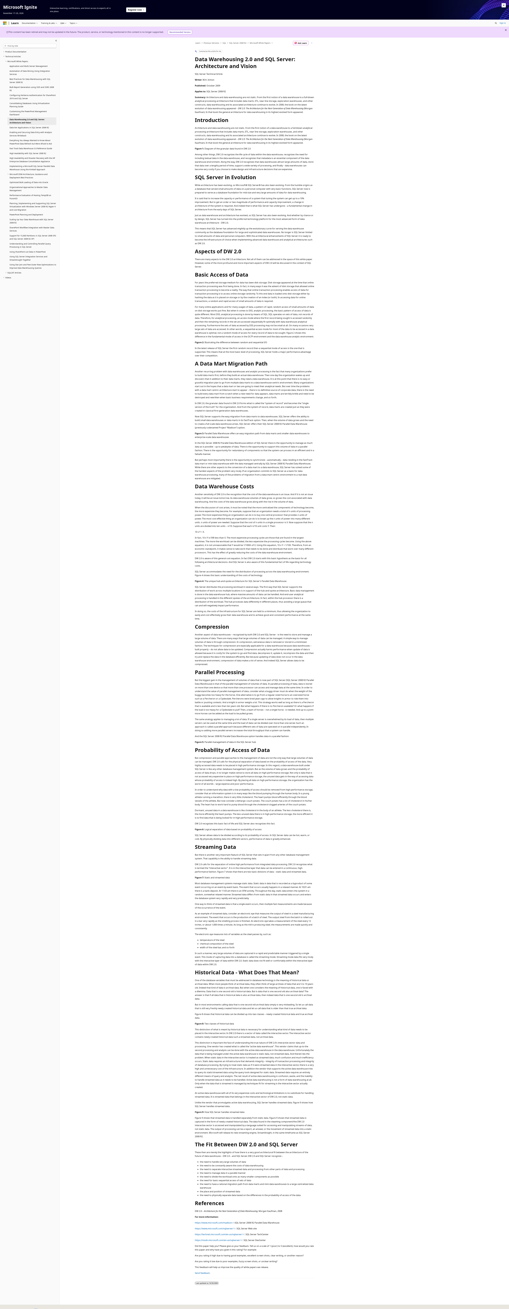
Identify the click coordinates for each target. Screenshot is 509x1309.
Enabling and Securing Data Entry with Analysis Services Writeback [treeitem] (31, 134)
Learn (197, 43)
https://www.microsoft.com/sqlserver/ (214, 1228)
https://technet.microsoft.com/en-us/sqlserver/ (218, 1234)
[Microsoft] (5, 23)
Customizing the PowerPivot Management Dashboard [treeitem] (28, 113)
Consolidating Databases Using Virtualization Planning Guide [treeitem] (30, 105)
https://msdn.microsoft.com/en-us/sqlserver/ (217, 1240)
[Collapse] (56, 41)
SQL (224, 43)
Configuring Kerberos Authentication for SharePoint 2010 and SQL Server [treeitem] (33, 97)
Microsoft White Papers (260, 43)
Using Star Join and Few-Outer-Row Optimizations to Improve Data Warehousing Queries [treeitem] (33, 266)
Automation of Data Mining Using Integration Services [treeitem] (30, 73)
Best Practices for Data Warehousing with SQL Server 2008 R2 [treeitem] (30, 81)
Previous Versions (211, 43)
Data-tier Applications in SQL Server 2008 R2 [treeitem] (29, 127)
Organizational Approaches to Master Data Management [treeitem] (29, 189)
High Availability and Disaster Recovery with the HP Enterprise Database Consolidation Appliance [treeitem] (32, 160)
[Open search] (496, 23)
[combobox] (29, 46)
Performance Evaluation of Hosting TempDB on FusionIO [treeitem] (30, 197)
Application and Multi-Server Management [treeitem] (29, 66)
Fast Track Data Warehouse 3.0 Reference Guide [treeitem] (31, 148)
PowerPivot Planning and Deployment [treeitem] (26, 214)
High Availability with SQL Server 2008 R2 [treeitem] (28, 153)
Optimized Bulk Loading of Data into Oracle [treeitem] (29, 182)
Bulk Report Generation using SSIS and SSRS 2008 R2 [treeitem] (32, 89)
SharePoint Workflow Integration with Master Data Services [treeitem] (32, 229)
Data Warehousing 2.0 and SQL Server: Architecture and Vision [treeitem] (27, 121)
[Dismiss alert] (504, 5)
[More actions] (312, 43)
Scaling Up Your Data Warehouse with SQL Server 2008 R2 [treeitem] (31, 221)
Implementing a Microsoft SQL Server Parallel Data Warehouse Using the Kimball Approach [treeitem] (32, 168)
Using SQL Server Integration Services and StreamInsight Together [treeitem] (28, 258)
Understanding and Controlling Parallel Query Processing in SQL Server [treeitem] (30, 245)
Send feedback (202, 1273)
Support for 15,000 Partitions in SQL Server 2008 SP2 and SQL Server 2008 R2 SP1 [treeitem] (33, 237)
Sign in (503, 23)
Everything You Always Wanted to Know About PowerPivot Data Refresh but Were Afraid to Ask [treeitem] (31, 142)
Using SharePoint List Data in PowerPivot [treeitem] (28, 252)
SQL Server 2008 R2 (237, 43)
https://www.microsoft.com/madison (213, 1222)
